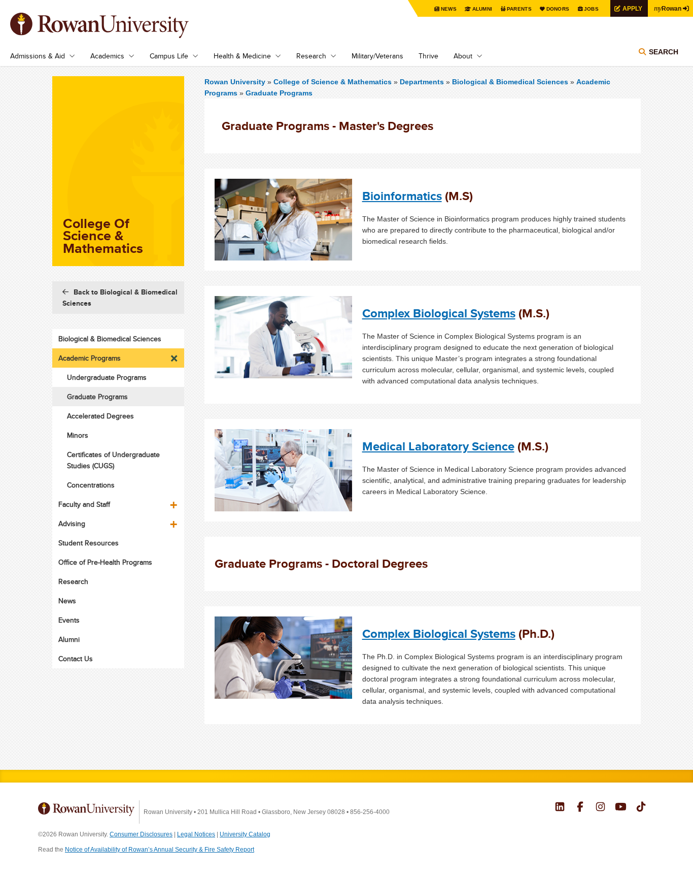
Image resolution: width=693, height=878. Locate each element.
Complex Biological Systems (438, 313)
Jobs (591, 9)
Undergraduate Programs (107, 377)
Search (663, 52)
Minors (77, 435)
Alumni (482, 9)
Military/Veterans (377, 56)
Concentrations (91, 485)
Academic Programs (89, 358)
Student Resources (88, 543)
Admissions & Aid (37, 56)
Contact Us (75, 659)
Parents (519, 9)
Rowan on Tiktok (641, 808)
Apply (632, 8)
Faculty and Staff (84, 504)
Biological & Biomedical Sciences (510, 82)
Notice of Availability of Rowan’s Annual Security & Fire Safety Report (159, 849)
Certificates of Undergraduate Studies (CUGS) (113, 460)
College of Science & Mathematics (333, 82)
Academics (107, 56)
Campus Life (169, 56)
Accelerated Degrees (100, 416)
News (449, 9)
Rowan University (114, 25)
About (463, 56)
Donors (558, 9)
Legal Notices (196, 834)
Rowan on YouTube (620, 808)
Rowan (667, 8)
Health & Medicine (242, 56)
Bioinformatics (402, 196)
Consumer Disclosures (141, 834)
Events (69, 620)
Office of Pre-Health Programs (105, 562)
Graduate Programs (279, 93)
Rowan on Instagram (600, 808)
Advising (71, 523)
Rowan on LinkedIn (559, 808)
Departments (422, 82)
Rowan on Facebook (580, 808)
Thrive (428, 56)
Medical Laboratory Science (438, 446)
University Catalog (245, 834)
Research (311, 56)
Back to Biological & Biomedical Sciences (120, 297)
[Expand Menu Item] (174, 355)
